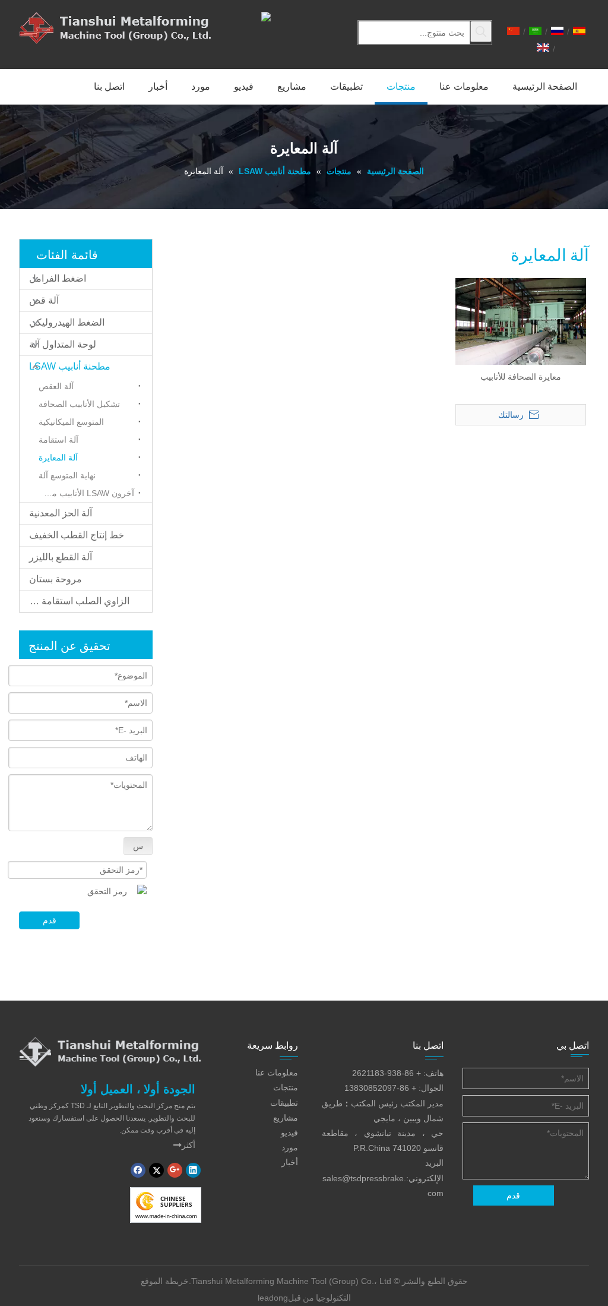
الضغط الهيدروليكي (66, 322)
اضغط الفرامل (57, 278)
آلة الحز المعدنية (60, 513)
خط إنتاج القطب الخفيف (76, 535)
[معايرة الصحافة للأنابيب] (520, 326)
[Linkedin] (193, 1170)
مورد (289, 1147)
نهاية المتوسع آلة (67, 475)
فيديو (289, 1132)
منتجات (285, 1087)
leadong (273, 1297)
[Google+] (174, 1170)
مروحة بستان (55, 579)
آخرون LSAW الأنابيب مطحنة (83, 493)
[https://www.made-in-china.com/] (165, 1205)
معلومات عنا (276, 1072)
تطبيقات (284, 1103)
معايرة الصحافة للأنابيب (520, 376)
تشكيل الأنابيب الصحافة (79, 404)
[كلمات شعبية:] (481, 31)
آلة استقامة (58, 439)
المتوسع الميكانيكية (71, 422)
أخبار (289, 1162)
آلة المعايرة (58, 457)
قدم (49, 920)
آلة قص (44, 300)
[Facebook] (138, 1170)
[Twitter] (156, 1170)
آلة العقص (56, 386)
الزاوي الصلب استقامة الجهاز (74, 601)
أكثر (184, 1145)
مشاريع (285, 1117)
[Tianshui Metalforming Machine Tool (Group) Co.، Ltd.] (110, 1051)
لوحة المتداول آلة (62, 344)
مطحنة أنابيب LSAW (69, 366)
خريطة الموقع (165, 1281)
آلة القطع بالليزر (60, 557)
